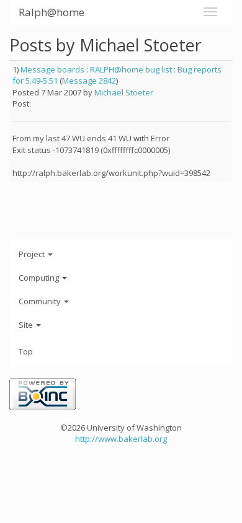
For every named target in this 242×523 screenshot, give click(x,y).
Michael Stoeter (123, 92)
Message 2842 (89, 80)
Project (33, 254)
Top (26, 351)
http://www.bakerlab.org (121, 438)
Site (27, 324)
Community (41, 301)
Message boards (52, 69)
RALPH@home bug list (131, 69)
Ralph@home (51, 12)
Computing (40, 277)
